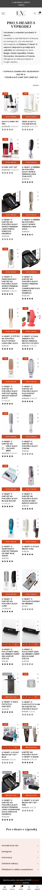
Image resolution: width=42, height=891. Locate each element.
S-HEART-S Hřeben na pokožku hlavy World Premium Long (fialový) (31, 172)
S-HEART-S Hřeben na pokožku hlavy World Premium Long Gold (31, 224)
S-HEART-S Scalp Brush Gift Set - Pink (30, 802)
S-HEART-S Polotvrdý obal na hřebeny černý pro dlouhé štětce (31, 654)
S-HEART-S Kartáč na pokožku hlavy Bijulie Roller (10, 497)
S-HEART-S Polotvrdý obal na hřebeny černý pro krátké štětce (10, 654)
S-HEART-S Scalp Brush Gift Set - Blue (10, 754)
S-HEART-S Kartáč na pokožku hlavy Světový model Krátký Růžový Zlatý (10, 392)
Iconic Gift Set (9, 167)
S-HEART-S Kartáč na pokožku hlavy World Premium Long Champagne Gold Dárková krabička (11, 807)
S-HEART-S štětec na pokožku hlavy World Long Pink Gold (11, 340)
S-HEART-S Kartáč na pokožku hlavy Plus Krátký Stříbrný (30, 391)
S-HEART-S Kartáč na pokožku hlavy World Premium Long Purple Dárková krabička (10, 226)
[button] (8, 129)
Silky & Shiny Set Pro (10, 122)
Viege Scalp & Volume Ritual (29, 122)
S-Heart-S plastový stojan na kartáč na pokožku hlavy (31, 705)
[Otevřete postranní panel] (3, 448)
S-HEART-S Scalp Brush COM (30, 547)
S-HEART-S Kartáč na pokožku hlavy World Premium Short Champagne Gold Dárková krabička (31, 285)
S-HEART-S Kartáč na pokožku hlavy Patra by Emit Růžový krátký (30, 499)
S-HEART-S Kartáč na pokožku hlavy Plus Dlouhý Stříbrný (10, 446)
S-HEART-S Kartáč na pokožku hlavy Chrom (30, 445)
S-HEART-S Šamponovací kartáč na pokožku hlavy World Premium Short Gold (10, 283)
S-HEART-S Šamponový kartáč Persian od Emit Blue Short (10, 551)
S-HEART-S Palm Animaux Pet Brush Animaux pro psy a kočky (30, 340)
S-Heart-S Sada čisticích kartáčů (10, 704)
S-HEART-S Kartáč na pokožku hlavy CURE (10, 602)
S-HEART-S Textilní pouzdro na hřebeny (31, 601)
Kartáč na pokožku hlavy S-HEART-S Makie (30, 754)
